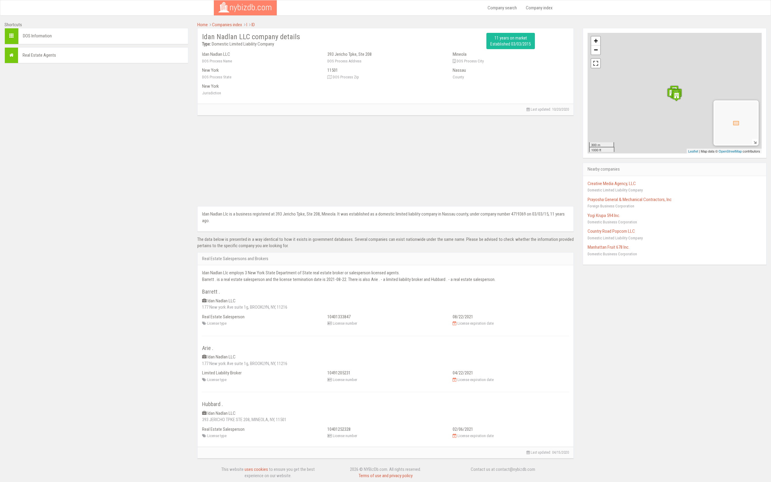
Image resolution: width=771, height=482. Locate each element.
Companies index (227, 24)
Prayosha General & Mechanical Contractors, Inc (630, 199)
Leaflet (693, 151)
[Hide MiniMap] (755, 142)
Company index (539, 8)
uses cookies (256, 469)
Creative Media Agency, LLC (612, 183)
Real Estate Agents (39, 55)
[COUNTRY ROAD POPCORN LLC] (676, 96)
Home (202, 24)
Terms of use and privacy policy (386, 475)
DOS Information (37, 36)
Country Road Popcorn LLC (611, 231)
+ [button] (596, 41)
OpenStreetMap (730, 151)
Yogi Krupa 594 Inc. (604, 215)
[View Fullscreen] (595, 63)
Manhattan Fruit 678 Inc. (608, 247)
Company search (502, 8)
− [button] (596, 50)
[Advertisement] (96, 110)
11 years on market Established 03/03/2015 (510, 41)
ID (253, 24)
